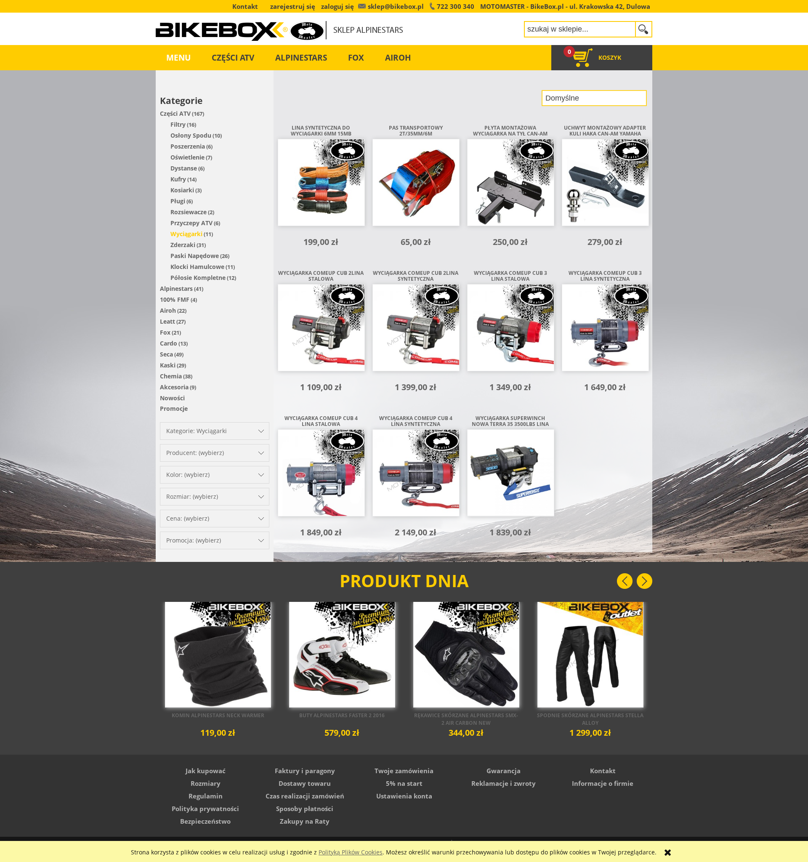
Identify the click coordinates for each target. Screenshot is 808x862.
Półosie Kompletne (198, 278)
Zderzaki (182, 245)
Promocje (174, 408)
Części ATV (175, 113)
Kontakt (603, 770)
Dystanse (183, 168)
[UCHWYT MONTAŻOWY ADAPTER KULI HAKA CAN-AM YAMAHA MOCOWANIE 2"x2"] (605, 185)
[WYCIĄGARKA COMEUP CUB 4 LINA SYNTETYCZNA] (415, 475)
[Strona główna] (279, 25)
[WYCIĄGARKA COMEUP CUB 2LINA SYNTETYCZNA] (415, 330)
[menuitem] (178, 57)
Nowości (172, 398)
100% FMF (174, 299)
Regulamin (206, 796)
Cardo (168, 343)
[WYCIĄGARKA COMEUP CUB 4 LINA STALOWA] (321, 475)
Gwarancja (503, 770)
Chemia (171, 376)
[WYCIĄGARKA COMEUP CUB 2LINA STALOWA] (321, 330)
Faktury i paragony (305, 770)
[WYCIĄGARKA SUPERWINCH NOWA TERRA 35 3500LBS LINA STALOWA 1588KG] (510, 475)
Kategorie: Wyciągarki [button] (196, 431)
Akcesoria (174, 387)
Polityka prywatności (205, 808)
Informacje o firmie (602, 783)
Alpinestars (176, 289)
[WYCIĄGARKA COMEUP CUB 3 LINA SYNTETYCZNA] (605, 330)
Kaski (167, 365)
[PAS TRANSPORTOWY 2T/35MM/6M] (415, 185)
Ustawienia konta (404, 796)
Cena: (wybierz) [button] (187, 518)
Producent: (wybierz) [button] (195, 453)
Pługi (177, 201)
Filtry (178, 124)
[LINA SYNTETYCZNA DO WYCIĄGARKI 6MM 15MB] (321, 185)
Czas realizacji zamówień (305, 796)
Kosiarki (182, 190)
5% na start (404, 783)
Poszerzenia (187, 146)
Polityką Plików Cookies (351, 852)
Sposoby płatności (304, 808)
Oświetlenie (187, 157)
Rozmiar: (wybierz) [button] (192, 496)
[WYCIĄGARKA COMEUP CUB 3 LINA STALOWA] (510, 330)
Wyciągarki (186, 234)
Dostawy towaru (305, 783)
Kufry (178, 179)
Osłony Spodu (190, 135)
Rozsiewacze (188, 212)
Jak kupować (206, 770)
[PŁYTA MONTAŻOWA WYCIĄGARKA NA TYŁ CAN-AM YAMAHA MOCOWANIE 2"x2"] (510, 185)
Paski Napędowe (194, 256)
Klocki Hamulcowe (197, 267)
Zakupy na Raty (305, 821)
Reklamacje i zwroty (503, 783)
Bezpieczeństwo (205, 821)
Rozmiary (206, 783)
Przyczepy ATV (191, 223)
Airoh (168, 310)
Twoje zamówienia (404, 770)
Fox (165, 332)
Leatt (167, 321)
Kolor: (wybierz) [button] (188, 475)
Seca (166, 354)
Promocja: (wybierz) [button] (193, 540)
